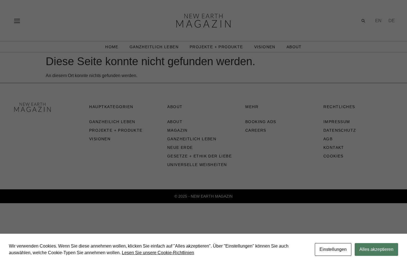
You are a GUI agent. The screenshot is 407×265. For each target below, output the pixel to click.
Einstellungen (333, 249)
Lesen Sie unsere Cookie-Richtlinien (158, 252)
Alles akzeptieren (376, 249)
